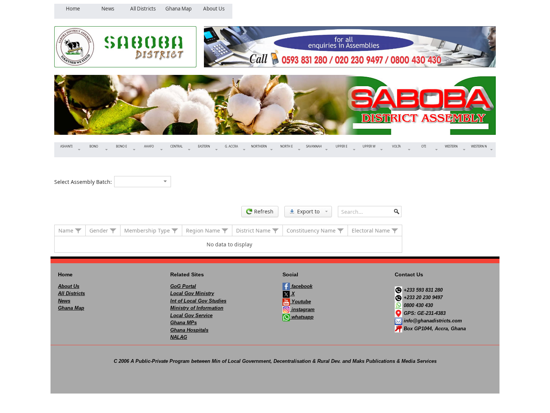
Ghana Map (71, 308)
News (64, 301)
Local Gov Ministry (192, 293)
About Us (68, 286)
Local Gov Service (191, 315)
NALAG (178, 337)
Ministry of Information (196, 308)
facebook (301, 286)
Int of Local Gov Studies (198, 301)
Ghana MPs (183, 322)
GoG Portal (183, 286)
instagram (302, 309)
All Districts (71, 293)
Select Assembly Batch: (83, 181)
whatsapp (302, 317)
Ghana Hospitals (189, 330)
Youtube (300, 301)
